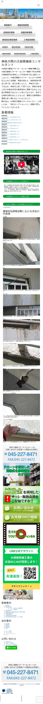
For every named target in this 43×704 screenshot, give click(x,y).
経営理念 (8, 626)
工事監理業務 (9, 614)
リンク (7, 634)
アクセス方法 (9, 632)
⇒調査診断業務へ (7, 207)
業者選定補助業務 (10, 613)
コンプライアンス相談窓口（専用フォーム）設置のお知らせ (15, 139)
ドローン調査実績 (14, 609)
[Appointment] (21, 1)
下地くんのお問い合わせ (11, 644)
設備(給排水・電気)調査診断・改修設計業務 (15, 612)
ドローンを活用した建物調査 (16, 608)
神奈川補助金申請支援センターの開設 (14, 616)
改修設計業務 (9, 610)
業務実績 (8, 625)
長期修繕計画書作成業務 (11, 615)
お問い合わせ (9, 641)
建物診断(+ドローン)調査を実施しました (11, 125)
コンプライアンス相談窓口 (12, 645)
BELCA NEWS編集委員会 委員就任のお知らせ (12, 122)
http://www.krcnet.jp (30, 684)
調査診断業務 (9, 607)
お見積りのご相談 (10, 642)
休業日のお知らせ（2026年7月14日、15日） (12, 120)
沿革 (7, 628)
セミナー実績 (9, 631)
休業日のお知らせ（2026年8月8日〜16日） (11, 117)
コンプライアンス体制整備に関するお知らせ (12, 142)
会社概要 (8, 623)
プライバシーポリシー (11, 633)
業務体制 (8, 627)
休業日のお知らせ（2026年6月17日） (10, 128)
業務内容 (8, 605)
